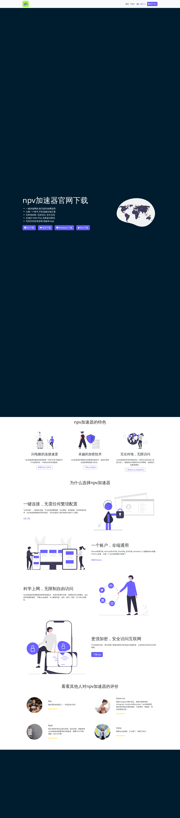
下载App (97, 654)
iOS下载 (30, 227)
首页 (127, 4)
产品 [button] (132, 4)
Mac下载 (84, 227)
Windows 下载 (65, 227)
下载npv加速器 (90, 467)
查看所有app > (96, 560)
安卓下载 (46, 227)
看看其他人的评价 (44, 467)
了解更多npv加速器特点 (135, 470)
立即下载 (26, 518)
